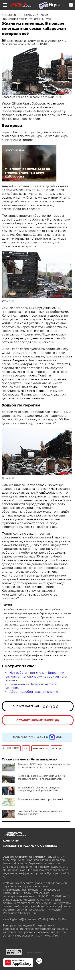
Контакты (11, 840)
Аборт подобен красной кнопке (33, 691)
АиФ (59, 97)
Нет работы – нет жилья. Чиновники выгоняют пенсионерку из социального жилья (36, 676)
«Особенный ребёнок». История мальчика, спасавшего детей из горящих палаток (41, 777)
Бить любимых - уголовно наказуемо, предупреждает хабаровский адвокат (38, 789)
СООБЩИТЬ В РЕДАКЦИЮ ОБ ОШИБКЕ (30, 845)
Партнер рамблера (34, 952)
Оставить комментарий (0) (37, 720)
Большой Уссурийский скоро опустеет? (40, 799)
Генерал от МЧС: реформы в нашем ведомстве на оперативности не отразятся (43, 765)
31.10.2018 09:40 (11, 15)
